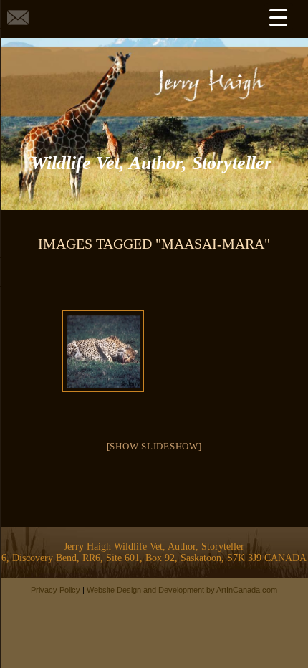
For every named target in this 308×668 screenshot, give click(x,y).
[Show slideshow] (154, 446)
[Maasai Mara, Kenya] (102, 351)
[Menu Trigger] (278, 17)
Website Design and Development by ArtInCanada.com (182, 590)
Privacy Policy (55, 590)
